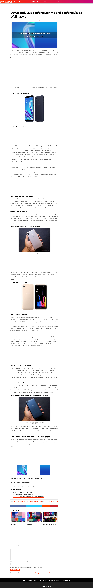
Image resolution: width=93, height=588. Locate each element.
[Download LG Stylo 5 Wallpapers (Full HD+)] (34, 517)
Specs (34, 20)
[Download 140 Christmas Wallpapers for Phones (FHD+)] (50, 517)
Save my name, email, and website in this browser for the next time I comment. (27, 567)
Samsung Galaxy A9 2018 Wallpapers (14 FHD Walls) (28, 496)
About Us (58, 580)
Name (11, 561)
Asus (41, 501)
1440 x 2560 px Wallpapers (32, 501)
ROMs (40, 580)
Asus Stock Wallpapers (48, 501)
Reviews (45, 580)
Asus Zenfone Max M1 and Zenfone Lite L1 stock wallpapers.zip (28, 478)
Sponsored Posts (66, 580)
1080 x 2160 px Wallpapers (19, 501)
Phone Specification (21, 502)
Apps (24, 580)
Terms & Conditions (50, 584)
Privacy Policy (42, 584)
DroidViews (6, 1)
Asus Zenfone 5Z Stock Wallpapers (23, 494)
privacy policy (41, 546)
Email (28, 561)
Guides (35, 580)
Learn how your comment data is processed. (44, 573)
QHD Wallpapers (30, 502)
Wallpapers (38, 20)
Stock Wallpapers (39, 502)
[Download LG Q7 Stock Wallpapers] (18, 517)
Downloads (29, 20)
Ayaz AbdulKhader (14, 20)
